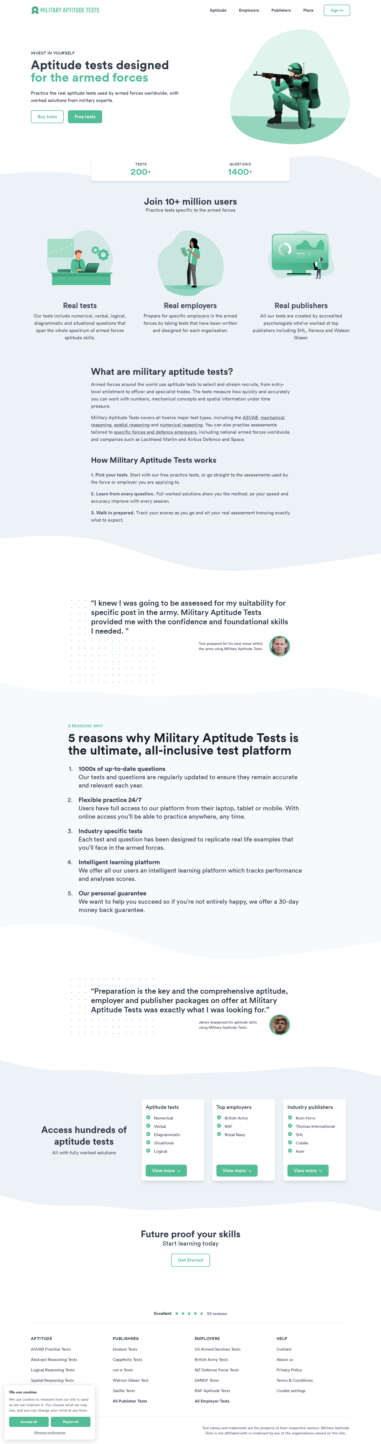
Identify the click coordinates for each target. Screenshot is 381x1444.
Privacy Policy (289, 1369)
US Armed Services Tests (218, 1349)
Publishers (281, 10)
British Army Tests (211, 1359)
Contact (284, 1349)
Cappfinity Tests (127, 1359)
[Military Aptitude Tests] (65, 10)
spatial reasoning (132, 425)
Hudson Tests (125, 1349)
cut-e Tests (123, 1369)
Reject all (71, 1421)
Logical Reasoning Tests (53, 1369)
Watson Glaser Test (131, 1380)
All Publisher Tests (130, 1401)
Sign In (336, 10)
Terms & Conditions (295, 1380)
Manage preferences (50, 1432)
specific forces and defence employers (155, 432)
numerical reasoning (181, 425)
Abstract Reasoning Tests (54, 1359)
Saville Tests (124, 1390)
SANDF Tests (207, 1380)
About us (285, 1359)
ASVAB (250, 417)
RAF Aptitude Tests (212, 1390)
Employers (249, 10)
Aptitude (218, 10)
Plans (308, 10)
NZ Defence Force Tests (217, 1369)
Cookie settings (291, 1390)
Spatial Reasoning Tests (52, 1380)
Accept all (28, 1421)
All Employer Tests (212, 1401)
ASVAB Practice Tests (51, 1349)
